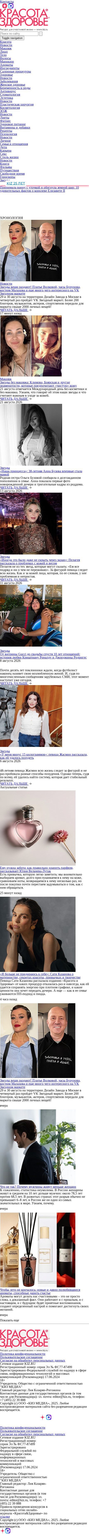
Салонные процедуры (15, 71)
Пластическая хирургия (17, 104)
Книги (4, 163)
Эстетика (6, 98)
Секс (3, 154)
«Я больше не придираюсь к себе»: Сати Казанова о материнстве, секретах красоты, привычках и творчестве (40, 975)
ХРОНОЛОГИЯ (11, 218)
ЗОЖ (3, 111)
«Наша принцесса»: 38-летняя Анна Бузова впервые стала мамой (41, 472)
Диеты (4, 117)
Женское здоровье (12, 84)
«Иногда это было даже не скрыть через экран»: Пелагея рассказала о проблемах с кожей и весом (40, 561)
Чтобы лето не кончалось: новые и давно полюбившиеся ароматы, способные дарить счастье (40, 1291)
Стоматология (10, 94)
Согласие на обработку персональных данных (32, 1360)
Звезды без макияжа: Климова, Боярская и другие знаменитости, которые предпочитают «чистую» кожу (38, 384)
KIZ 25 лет (16, 183)
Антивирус (8, 91)
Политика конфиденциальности (22, 1354)
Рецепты (6, 130)
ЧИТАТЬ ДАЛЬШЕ (14, 310)
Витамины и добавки (15, 127)
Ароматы (6, 65)
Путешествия (9, 170)
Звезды (5, 180)
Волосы (5, 58)
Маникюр (7, 61)
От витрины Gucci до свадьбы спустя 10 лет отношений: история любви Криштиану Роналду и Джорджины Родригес (43, 655)
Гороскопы (7, 177)
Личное (5, 140)
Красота (5, 41)
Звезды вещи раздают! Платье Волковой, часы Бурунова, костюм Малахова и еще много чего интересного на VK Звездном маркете (40, 290)
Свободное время (12, 173)
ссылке (5, 1516)
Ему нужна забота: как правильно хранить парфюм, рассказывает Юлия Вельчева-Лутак (36, 869)
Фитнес (5, 121)
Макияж (6, 48)
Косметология (10, 107)
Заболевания (9, 81)
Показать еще (9, 1320)
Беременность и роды (15, 88)
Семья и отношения (14, 144)
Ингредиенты (9, 68)
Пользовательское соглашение (21, 1357)
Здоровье (6, 74)
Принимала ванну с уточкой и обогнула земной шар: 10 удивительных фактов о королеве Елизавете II (39, 189)
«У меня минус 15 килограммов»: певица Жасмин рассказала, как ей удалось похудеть (44, 756)
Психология (8, 134)
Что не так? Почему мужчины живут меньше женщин (38, 1186)
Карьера (5, 150)
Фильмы (6, 167)
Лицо (4, 51)
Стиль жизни (9, 157)
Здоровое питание (13, 124)
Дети (3, 147)
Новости (6, 45)
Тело (3, 55)
